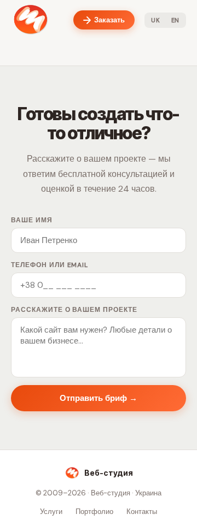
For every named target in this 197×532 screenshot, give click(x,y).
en (175, 20)
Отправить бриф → (98, 398)
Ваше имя (32, 220)
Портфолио (94, 511)
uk (155, 20)
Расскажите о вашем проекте (74, 309)
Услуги (51, 511)
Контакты (141, 511)
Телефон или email (49, 265)
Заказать (109, 20)
